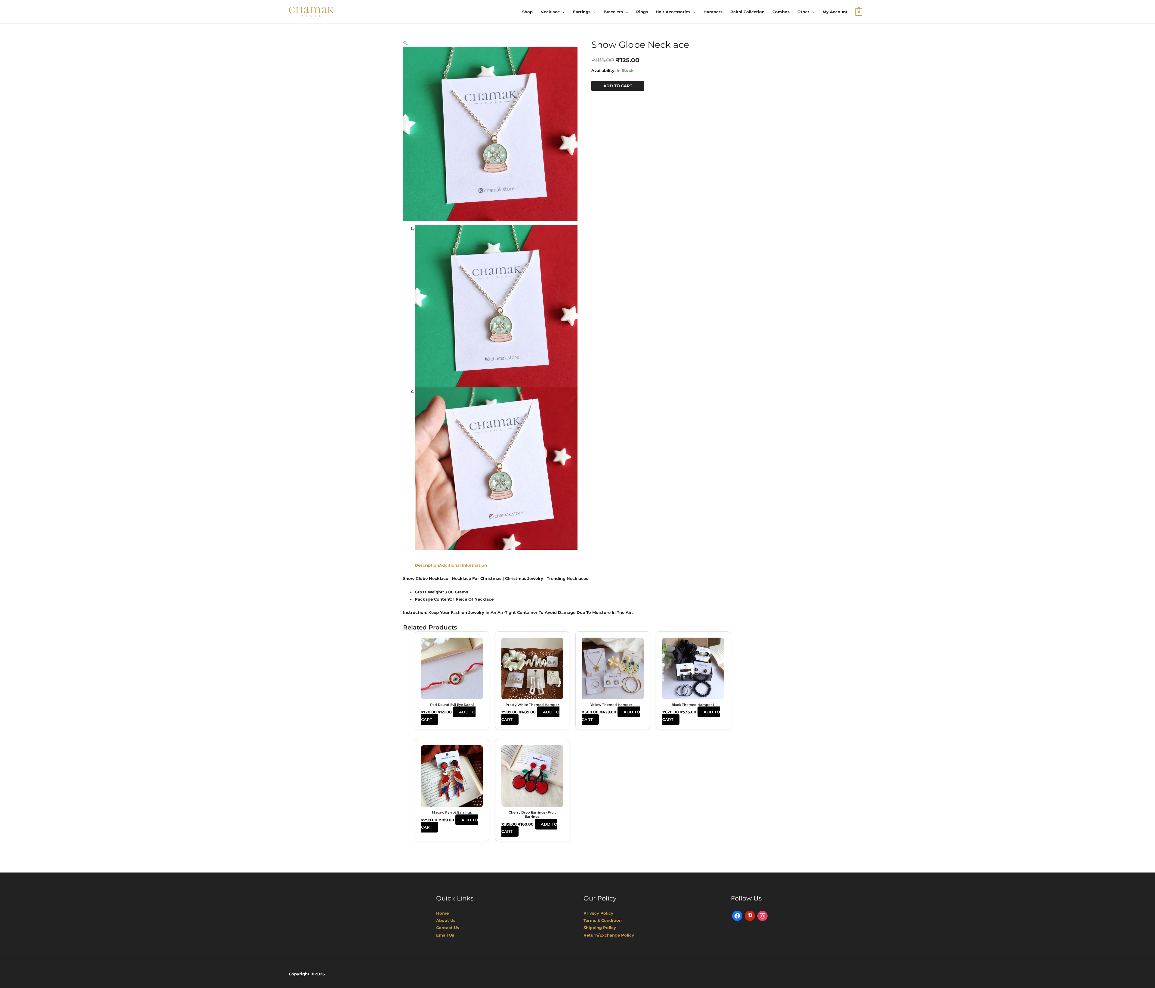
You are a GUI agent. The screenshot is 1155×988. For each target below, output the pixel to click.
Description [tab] (427, 565)
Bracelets (613, 11)
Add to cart (617, 85)
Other (803, 11)
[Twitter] (750, 915)
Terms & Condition (603, 920)
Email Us (445, 935)
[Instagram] (762, 915)
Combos (781, 11)
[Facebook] (737, 915)
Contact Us (447, 927)
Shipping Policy (600, 927)
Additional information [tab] (463, 565)
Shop (527, 11)
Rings (642, 11)
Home (442, 913)
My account (835, 11)
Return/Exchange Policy (609, 935)
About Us (445, 920)
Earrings (581, 11)
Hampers (713, 11)
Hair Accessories (673, 11)
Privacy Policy (598, 913)
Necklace (550, 11)
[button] (405, 43)
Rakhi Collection (747, 11)
